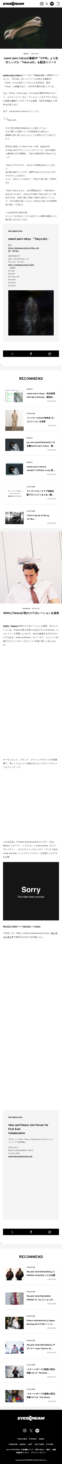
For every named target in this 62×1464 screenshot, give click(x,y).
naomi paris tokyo (12, 75)
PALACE (27, 926)
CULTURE (31, 487)
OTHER (49, 1445)
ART (30, 1445)
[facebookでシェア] (31, 353)
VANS (6, 626)
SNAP (41, 1439)
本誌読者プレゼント (22, 1453)
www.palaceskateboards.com (20, 1156)
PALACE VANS (10, 926)
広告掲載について (27, 1450)
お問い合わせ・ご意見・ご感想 (45, 1450)
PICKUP (33, 1439)
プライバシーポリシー (38, 1453)
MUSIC (30, 389)
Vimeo (37, 926)
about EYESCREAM (13, 1450)
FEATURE (22, 1439)
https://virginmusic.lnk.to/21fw (21, 265)
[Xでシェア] (12, 353)
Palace (14, 626)
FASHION (31, 414)
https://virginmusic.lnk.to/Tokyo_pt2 (23, 248)
